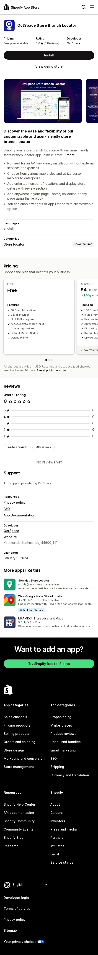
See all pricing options (52, 370)
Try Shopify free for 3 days (49, 664)
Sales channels (15, 717)
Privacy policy (15, 502)
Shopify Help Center (19, 804)
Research (11, 846)
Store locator (14, 244)
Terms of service (17, 908)
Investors (57, 821)
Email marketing (63, 750)
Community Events (19, 829)
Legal (54, 854)
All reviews (43, 447)
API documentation (19, 813)
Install (49, 55)
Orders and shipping (19, 742)
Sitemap (10, 930)
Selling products (17, 733)
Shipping (57, 767)
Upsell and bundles (65, 742)
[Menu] (92, 7)
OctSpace (73, 43)
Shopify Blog (13, 837)
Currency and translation (69, 775)
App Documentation (19, 515)
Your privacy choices (20, 942)
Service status (61, 862)
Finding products (17, 725)
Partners (57, 837)
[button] (49, 584)
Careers (56, 813)
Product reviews (63, 733)
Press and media (63, 829)
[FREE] (46, 360)
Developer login (16, 897)
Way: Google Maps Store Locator (40, 596)
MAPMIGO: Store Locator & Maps (40, 618)
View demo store (49, 66)
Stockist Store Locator (33, 580)
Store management (19, 767)
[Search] (84, 7)
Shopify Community (19, 821)
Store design (14, 750)
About (55, 804)
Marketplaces (61, 725)
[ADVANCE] (49, 360)
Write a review (17, 447)
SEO (53, 758)
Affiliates (57, 846)
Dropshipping (60, 717)
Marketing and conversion (24, 758)
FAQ (7, 509)
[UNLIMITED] (52, 360)
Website (10, 537)
